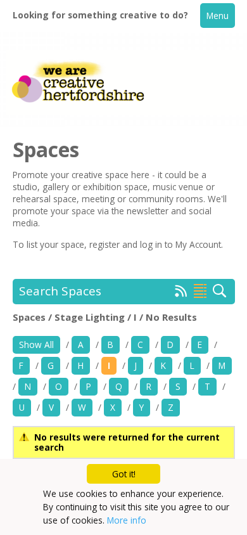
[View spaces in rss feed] (181, 293)
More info (126, 520)
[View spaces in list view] (200, 291)
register (105, 244)
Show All (36, 344)
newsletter (149, 211)
